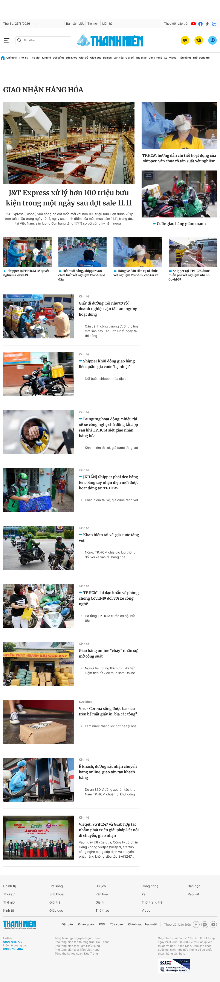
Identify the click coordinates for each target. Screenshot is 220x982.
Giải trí (129, 57)
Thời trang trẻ (201, 57)
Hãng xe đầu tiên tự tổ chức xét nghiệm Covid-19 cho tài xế (135, 273)
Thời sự (23, 57)
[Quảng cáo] (185, 40)
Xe (165, 57)
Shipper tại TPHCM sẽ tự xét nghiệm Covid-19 (26, 273)
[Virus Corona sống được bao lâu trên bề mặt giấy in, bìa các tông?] (38, 722)
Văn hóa (118, 57)
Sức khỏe (71, 57)
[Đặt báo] (198, 40)
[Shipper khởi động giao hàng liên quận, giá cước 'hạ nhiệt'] (38, 374)
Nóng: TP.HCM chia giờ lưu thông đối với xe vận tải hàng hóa (110, 554)
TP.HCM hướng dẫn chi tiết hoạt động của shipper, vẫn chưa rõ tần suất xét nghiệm (179, 158)
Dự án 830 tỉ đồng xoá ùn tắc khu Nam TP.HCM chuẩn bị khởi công (110, 791)
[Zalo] (214, 23)
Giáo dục (95, 57)
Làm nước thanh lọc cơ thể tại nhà (111, 726)
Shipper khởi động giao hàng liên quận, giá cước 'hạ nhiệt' (107, 364)
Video (172, 57)
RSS (102, 924)
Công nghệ (155, 57)
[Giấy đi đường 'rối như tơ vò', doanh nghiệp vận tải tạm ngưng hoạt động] (38, 316)
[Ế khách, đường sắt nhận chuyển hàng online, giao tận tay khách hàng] (38, 780)
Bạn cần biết (75, 24)
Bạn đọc (194, 886)
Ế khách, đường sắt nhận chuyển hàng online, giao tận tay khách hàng (108, 772)
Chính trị (11, 57)
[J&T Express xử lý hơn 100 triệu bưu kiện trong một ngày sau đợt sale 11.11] (68, 143)
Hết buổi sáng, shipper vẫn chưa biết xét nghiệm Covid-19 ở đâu (81, 275)
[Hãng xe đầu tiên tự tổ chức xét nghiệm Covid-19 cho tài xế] (137, 252)
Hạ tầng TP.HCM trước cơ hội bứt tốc (110, 618)
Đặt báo (67, 924)
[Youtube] (193, 23)
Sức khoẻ (56, 894)
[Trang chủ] (3, 58)
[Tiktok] (207, 23)
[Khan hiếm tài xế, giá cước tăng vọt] (38, 548)
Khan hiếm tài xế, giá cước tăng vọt (111, 448)
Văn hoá (102, 894)
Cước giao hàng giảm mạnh (181, 223)
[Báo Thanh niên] (19, 924)
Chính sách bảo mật (142, 924)
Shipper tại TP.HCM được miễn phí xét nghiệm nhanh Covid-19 (189, 275)
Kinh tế (46, 57)
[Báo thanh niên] (110, 40)
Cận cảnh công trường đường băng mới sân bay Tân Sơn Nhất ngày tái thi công (111, 331)
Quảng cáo (86, 924)
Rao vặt (193, 894)
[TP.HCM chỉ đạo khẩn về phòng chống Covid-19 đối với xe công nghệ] (38, 606)
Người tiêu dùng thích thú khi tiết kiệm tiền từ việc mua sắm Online (110, 670)
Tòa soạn (116, 924)
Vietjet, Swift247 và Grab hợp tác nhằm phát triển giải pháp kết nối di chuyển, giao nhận (109, 830)
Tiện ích (93, 24)
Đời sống (58, 57)
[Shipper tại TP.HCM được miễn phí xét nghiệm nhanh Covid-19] (193, 252)
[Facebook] (200, 23)
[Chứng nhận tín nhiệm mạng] (174, 966)
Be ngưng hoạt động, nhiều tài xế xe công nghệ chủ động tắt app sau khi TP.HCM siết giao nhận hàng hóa (108, 427)
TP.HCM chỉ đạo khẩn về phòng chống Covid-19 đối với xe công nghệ (109, 598)
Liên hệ (107, 24)
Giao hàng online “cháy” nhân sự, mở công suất (108, 653)
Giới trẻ (83, 57)
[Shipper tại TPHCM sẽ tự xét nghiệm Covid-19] (27, 252)
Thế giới (35, 57)
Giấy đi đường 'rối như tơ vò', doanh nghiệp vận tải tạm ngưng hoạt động (108, 309)
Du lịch (107, 57)
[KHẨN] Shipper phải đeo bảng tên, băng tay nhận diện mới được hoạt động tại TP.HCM (108, 482)
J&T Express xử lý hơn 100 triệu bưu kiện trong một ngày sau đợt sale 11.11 (69, 198)
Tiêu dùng (184, 57)
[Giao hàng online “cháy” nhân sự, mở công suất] (38, 664)
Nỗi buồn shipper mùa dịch (105, 379)
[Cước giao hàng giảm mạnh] (179, 193)
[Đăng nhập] (212, 40)
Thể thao (141, 57)
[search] (43, 40)
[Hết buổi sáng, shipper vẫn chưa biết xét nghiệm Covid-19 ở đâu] (82, 252)
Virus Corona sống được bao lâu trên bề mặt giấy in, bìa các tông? (108, 711)
